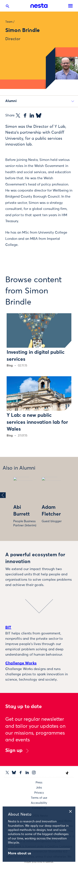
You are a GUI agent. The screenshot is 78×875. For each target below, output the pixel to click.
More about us (19, 853)
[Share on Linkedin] (31, 115)
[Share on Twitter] (18, 115)
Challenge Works (21, 663)
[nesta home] (39, 5)
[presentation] (3, 495)
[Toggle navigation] (70, 5)
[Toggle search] (7, 7)
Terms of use (39, 797)
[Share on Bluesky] (38, 115)
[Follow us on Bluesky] (14, 772)
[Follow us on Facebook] (21, 772)
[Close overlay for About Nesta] (71, 810)
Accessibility (39, 803)
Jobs (39, 787)
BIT (8, 627)
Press (39, 782)
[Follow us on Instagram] (34, 772)
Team (8, 21)
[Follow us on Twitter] (7, 772)
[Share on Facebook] (25, 115)
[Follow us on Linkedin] (27, 772)
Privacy (39, 792)
